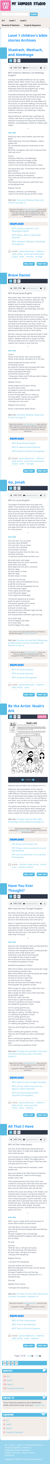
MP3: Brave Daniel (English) (24, 443)
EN (4, 1363)
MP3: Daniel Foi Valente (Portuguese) (28, 451)
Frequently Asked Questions (17, 1450)
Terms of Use (28, 1452)
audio (21, 256)
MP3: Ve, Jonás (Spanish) (22, 673)
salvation (29, 1108)
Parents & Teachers (11, 25)
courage (38, 256)
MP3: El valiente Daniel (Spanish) (26, 447)
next (29, 1355)
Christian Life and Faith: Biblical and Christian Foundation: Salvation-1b (28, 1295)
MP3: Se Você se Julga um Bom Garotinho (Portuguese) (25, 1094)
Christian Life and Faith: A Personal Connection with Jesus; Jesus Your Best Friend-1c (27, 1054)
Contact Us (9, 1455)
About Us (27, 1447)
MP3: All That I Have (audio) (24, 1320)
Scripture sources (13, 1452)
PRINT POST (42, 264)
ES (9, 1363)
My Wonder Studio (24, 830)
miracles (29, 256)
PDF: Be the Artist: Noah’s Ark (25, 844)
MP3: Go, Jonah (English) (22, 669)
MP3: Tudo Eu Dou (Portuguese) (26, 1328)
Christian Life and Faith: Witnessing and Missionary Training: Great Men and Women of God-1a (27, 643)
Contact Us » (39, 1405)
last (37, 1355)
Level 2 (23, 20)
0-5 (3, 20)
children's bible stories (29, 864)
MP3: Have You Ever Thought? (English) (29, 1082)
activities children (25, 867)
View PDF (42, 716)
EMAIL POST (29, 264)
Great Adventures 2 (30, 209)
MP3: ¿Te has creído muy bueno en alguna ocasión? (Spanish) (27, 1087)
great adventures (26, 251)
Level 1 (12, 20)
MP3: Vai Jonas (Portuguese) (24, 677)
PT (16, 1363)
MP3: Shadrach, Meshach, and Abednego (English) (25, 229)
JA (12, 1363)
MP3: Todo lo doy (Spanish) (24, 1324)
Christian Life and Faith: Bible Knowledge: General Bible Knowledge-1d (26, 820)
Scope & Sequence (32, 25)
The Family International (31, 1459)
